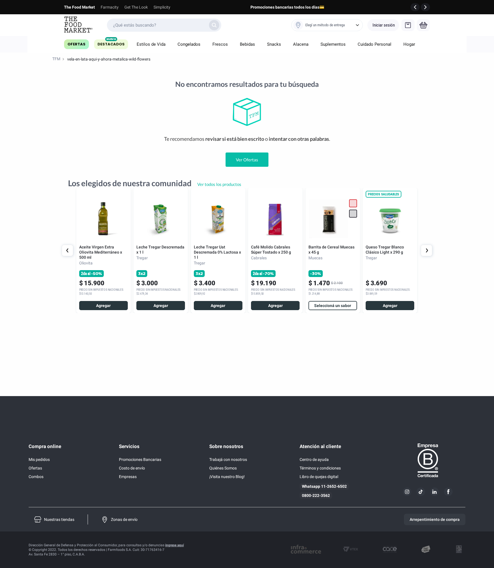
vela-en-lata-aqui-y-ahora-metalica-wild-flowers (108, 59)
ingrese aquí (174, 545)
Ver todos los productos (219, 184)
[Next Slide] (426, 250)
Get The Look (136, 7)
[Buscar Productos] (214, 25)
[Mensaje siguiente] (425, 7)
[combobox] (164, 25)
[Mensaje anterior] (415, 7)
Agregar (103, 305)
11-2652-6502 (334, 486)
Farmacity (110, 7)
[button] (353, 214)
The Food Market (79, 7)
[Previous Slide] (67, 250)
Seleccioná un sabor (332, 305)
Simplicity (162, 7)
